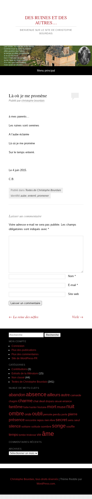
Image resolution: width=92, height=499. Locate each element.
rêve (52, 420)
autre (65, 395)
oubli (37, 413)
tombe (22, 434)
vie (39, 434)
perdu (57, 414)
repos (40, 420)
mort (51, 406)
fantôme (16, 407)
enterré (32, 195)
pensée (47, 414)
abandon (17, 394)
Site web (73, 294)
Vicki (77, 317)
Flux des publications (24, 350)
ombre (16, 413)
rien (47, 420)
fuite (26, 407)
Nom (72, 276)
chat (36, 401)
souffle (70, 426)
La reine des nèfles (23, 317)
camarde (75, 395)
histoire (41, 407)
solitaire (26, 426)
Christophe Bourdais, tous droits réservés (34, 479)
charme (25, 400)
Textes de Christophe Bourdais (43, 190)
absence (36, 394)
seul (77, 420)
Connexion (18, 346)
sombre (46, 426)
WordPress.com (46, 483)
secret (61, 420)
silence (15, 426)
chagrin (13, 401)
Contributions (19, 369)
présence (17, 420)
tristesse (31, 434)
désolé (58, 401)
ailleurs (53, 394)
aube (24, 195)
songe (59, 426)
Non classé (18, 377)
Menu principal (46, 70)
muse (61, 407)
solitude (35, 426)
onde (28, 414)
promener (43, 195)
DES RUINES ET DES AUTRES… (46, 20)
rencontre (30, 420)
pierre (72, 414)
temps (13, 434)
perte (64, 414)
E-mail (73, 285)
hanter (33, 407)
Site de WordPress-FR (24, 358)
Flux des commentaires (25, 354)
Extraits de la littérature (25, 373)
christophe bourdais (33, 100)
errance (67, 401)
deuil (42, 401)
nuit (70, 406)
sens (71, 420)
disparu (50, 401)
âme (48, 433)
